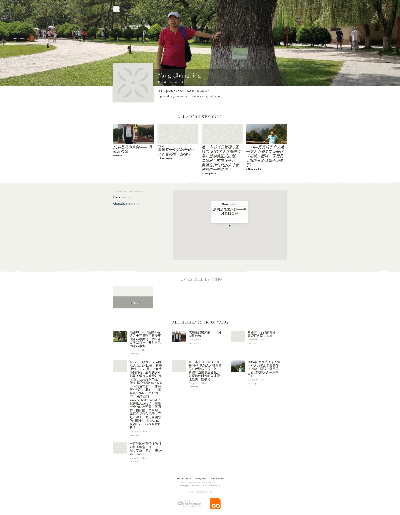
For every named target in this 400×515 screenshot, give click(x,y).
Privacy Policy (201, 478)
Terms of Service (217, 478)
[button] (229, 225)
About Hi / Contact (184, 478)
